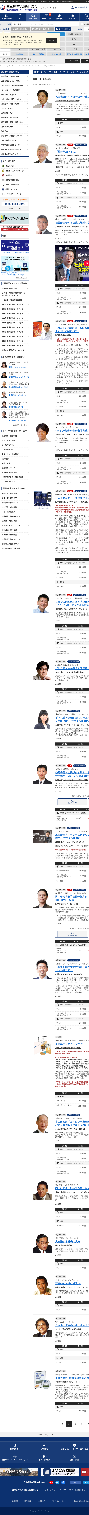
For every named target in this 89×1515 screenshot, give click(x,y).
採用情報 (27, 1501)
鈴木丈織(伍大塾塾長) (64, 1245)
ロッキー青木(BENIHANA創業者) (68, 1329)
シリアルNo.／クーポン (14, 194)
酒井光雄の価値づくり (10, 503)
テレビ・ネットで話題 (37, 49)
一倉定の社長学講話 (37, 54)
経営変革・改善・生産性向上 (12, 122)
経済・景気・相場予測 (9, 117)
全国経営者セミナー (9, 288)
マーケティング (7, 108)
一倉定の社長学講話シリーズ (12, 149)
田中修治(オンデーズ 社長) (66, 904)
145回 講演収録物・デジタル (12, 332)
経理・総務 (6, 463)
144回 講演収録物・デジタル (12, 336)
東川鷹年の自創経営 (9, 535)
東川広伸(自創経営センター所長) (68, 1048)
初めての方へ (11, 166)
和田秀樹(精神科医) (63, 335)
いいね (76, 1482)
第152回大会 (19, 54)
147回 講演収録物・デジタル (12, 323)
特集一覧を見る (22, 278)
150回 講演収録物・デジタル (12, 309)
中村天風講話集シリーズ (10, 145)
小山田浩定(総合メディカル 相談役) (70, 1129)
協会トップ (49, 1490)
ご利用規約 (41, 1501)
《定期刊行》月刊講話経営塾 (12, 85)
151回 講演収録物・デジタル (12, 304)
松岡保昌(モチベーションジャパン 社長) (71, 780)
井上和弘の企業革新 (9, 493)
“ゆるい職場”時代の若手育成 (71, 430)
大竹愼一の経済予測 (9, 521)
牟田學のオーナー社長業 (11, 548)
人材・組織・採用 (8, 440)
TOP (1, 66)
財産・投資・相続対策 (10, 454)
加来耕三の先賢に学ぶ (10, 544)
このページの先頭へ (44, 1434)
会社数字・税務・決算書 (10, 104)
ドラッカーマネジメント (11, 525)
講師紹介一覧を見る (21, 425)
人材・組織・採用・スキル (11, 99)
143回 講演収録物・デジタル (12, 341)
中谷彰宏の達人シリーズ (11, 539)
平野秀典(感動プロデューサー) (67, 1382)
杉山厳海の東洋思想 (9, 530)
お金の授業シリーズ (8, 140)
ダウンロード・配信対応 (10, 90)
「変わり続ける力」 (66, 151)
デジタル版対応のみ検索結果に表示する (17, 59)
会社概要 (15, 1501)
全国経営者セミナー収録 (10, 81)
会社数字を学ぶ (8, 445)
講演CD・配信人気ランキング (13, 350)
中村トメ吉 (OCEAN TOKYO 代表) (69, 974)
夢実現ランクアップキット (70, 1043)
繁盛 (74, 44)
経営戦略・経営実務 (8, 95)
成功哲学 (5, 459)
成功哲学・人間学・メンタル (12, 136)
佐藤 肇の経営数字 (9, 498)
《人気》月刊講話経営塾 (74, 54)
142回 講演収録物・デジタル (12, 346)
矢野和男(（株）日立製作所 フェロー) (71, 609)
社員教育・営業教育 (9, 472)
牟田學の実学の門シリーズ (11, 154)
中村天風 (74, 49)
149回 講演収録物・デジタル (12, 313)
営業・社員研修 (7, 127)
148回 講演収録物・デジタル (12, 318)
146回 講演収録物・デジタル (12, 327)
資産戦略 (4, 131)
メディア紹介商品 (10, 184)
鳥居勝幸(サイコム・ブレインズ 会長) (70, 842)
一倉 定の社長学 (8, 512)
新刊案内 (9, 175)
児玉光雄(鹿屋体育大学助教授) (67, 101)
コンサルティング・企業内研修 (71, 1490)
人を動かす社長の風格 (67, 1241)
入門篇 (74, 39)
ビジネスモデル (56, 49)
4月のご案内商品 (56, 54)
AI (19, 49)
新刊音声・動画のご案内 (10, 76)
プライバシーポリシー (59, 1501)
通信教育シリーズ (8, 468)
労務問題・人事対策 (74, 34)
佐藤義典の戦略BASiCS (11, 516)
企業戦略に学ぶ (7, 113)
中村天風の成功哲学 (9, 507)
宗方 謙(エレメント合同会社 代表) (69, 672)
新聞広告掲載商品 (12, 180)
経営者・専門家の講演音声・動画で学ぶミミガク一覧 (13, 294)
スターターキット (8, 482)
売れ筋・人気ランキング (15, 171)
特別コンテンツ (11, 189)
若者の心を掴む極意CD (68, 1283)
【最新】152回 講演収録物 (12, 300)
